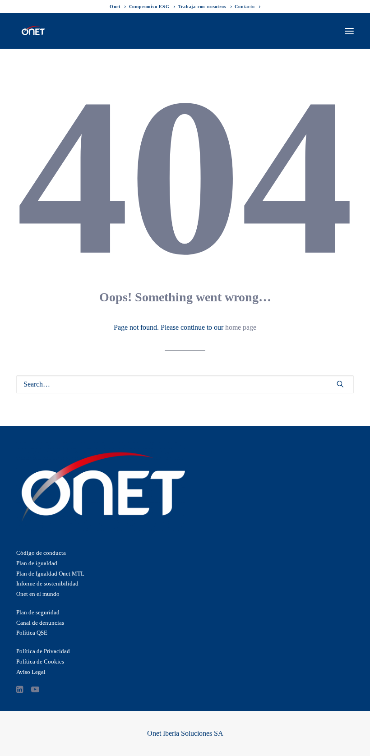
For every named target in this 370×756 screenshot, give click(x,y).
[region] (185, 718)
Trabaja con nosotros (202, 6)
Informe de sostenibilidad (47, 583)
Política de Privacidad (43, 651)
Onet (115, 6)
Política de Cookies (40, 661)
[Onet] (33, 31)
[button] (349, 31)
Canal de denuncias (40, 622)
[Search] (185, 384)
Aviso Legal (31, 671)
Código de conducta (41, 552)
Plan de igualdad (36, 563)
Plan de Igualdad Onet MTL (50, 573)
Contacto (244, 6)
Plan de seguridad (38, 612)
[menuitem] (118, 6)
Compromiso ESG (149, 6)
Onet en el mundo (38, 593)
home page (240, 327)
